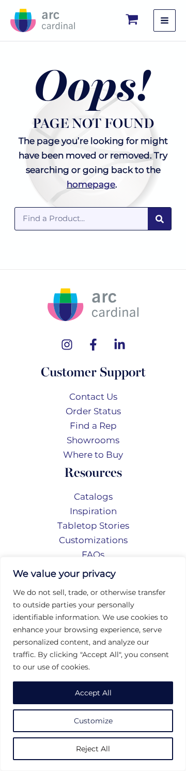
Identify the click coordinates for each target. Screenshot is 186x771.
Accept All (93, 692)
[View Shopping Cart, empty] (132, 20)
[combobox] (81, 218)
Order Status (93, 411)
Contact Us (93, 396)
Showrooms (93, 440)
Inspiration (93, 511)
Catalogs (93, 496)
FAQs (93, 554)
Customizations (93, 540)
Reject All (93, 748)
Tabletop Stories (93, 525)
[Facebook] (93, 345)
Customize (93, 720)
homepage (91, 184)
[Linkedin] (120, 345)
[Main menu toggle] (164, 20)
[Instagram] (67, 345)
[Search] (159, 219)
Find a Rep (93, 425)
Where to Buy (93, 454)
